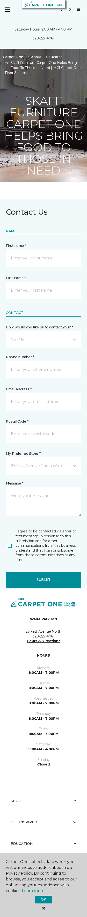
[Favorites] (69, 9)
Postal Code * (17, 421)
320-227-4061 (43, 38)
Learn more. (33, 890)
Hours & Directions (43, 641)
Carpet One (13, 57)
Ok (43, 899)
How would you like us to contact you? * (39, 327)
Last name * (16, 278)
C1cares (56, 57)
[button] (60, 9)
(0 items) (78, 9)
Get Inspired (24, 822)
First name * (16, 245)
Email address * (19, 389)
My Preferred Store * (23, 453)
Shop (16, 801)
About (36, 57)
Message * (14, 483)
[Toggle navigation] (7, 10)
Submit (43, 579)
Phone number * (20, 357)
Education (22, 843)
